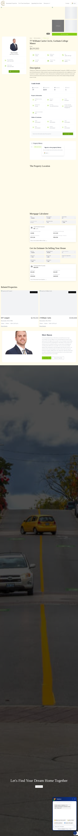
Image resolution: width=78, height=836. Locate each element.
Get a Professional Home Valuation (38, 279)
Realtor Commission (65, 251)
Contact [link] (67, 3)
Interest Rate (64, 216)
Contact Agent (67, 133)
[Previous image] (2, 21)
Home (31, 38)
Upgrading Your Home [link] (36, 3)
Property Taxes (64, 221)
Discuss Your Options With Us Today (38, 240)
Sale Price (32, 251)
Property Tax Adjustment (66, 255)
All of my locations (37, 38)
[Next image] (49, 21)
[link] (3, 3)
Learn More (45, 357)
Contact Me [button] (39, 786)
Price (31, 216)
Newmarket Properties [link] (11, 3)
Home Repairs (48, 260)
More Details (4, 326)
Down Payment (48, 216)
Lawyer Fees (32, 255)
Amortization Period (33, 221)
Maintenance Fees (49, 221)
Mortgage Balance (49, 251)
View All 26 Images (64, 34)
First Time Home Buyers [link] (24, 3)
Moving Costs (48, 255)
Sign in (74, 3)
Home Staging (32, 260)
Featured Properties (58, 357)
